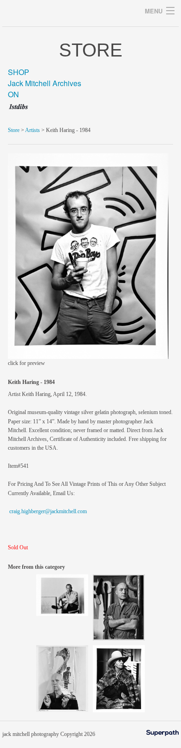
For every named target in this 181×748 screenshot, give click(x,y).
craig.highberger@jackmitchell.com (48, 511)
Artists (32, 130)
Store (13, 130)
